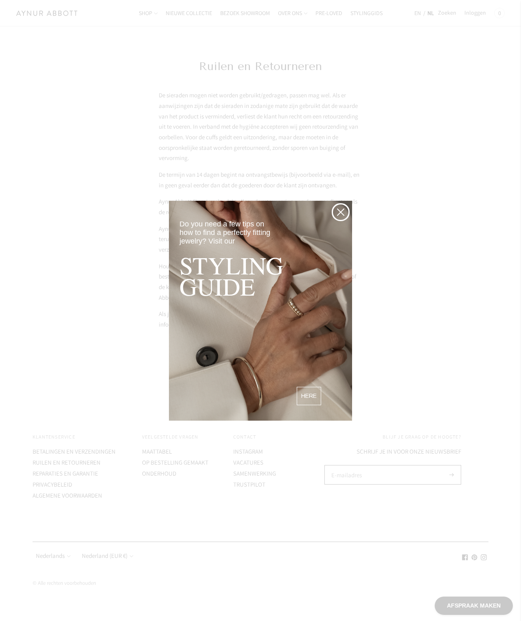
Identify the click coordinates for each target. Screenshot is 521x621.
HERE (309, 396)
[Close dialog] (341, 212)
